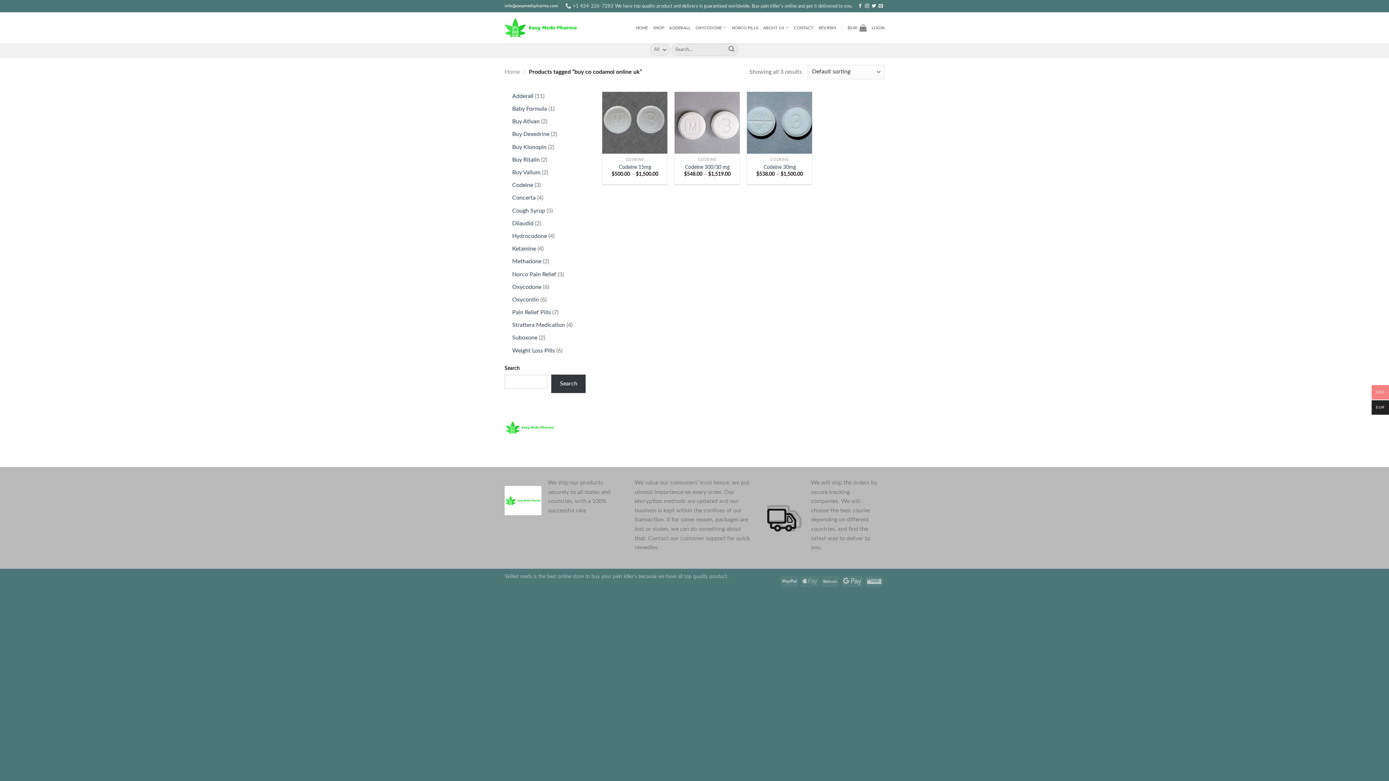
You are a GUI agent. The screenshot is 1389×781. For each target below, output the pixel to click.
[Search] (731, 50)
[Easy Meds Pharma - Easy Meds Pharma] (541, 28)
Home (642, 28)
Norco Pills (745, 28)
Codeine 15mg (635, 167)
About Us (773, 28)
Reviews (828, 28)
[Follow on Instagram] (867, 6)
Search (512, 368)
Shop (658, 28)
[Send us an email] (881, 6)
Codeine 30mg (780, 167)
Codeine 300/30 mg (707, 167)
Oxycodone (709, 28)
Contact (804, 28)
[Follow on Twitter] (874, 6)
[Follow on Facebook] (860, 6)
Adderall (680, 28)
